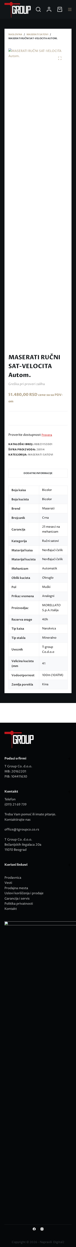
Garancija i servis (17, 898)
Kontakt (10, 909)
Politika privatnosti (18, 904)
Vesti (8, 883)
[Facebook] (34, 1229)
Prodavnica (12, 878)
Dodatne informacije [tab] (38, 473)
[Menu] (70, 9)
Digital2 (58, 1242)
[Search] (38, 9)
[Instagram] (42, 1229)
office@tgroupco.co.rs (21, 829)
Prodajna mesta (16, 888)
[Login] (49, 9)
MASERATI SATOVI (40, 454)
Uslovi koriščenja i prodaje (23, 893)
